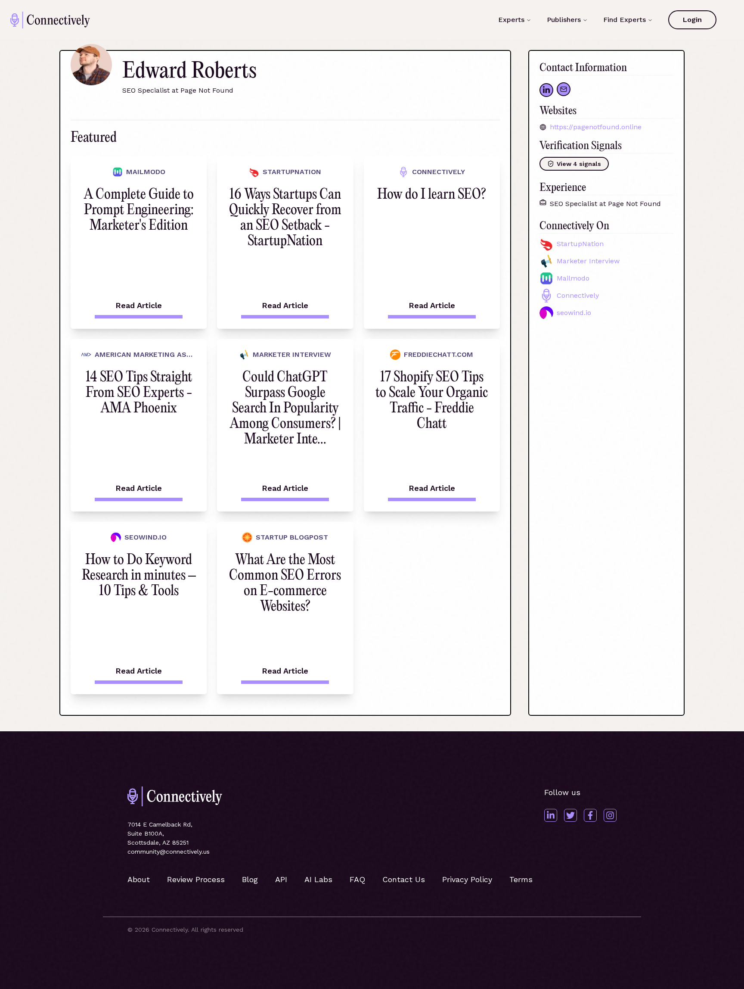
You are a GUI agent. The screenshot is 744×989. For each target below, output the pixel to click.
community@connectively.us (168, 851)
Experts (511, 20)
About (138, 879)
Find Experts (624, 20)
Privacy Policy (467, 879)
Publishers (564, 20)
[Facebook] (590, 815)
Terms (521, 879)
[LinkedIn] (550, 815)
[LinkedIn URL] (546, 90)
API (281, 879)
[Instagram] (610, 815)
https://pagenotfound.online (596, 127)
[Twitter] (570, 815)
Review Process (196, 879)
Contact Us (403, 879)
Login (692, 20)
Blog (250, 879)
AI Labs (318, 879)
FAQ (357, 879)
